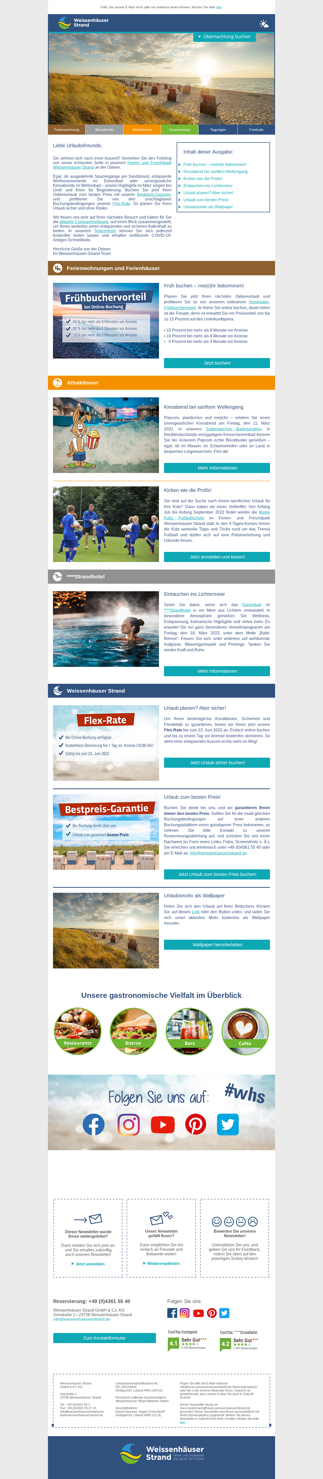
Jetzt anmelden (90, 1264)
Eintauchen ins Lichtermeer (207, 186)
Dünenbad (251, 605)
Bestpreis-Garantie (154, 194)
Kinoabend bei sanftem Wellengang (215, 171)
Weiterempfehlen (163, 1263)
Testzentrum (105, 231)
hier (218, 7)
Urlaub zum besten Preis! (206, 200)
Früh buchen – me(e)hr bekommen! (214, 164)
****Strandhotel (177, 610)
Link (196, 912)
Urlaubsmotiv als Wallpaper (208, 207)
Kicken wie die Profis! (202, 178)
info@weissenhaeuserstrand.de (218, 853)
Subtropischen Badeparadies (233, 429)
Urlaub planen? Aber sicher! (208, 193)
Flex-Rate (121, 203)
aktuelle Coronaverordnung (84, 222)
